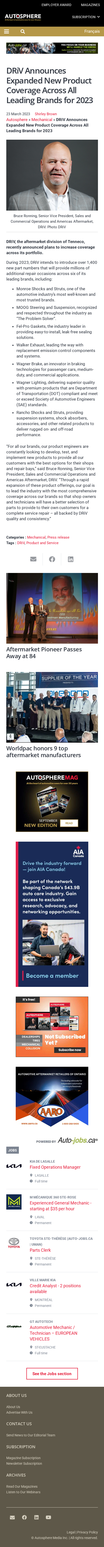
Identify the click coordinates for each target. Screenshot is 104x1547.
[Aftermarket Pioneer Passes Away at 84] (52, 608)
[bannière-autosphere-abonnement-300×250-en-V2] (52, 1055)
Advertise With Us (19, 1412)
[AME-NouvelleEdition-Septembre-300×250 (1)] (52, 830)
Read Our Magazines (21, 1487)
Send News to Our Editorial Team (30, 1435)
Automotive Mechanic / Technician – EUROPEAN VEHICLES (53, 1333)
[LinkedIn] (36, 1517)
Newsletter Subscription (24, 1464)
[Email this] (33, 559)
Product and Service (42, 543)
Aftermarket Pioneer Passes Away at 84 (44, 652)
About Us (13, 1407)
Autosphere (17, 119)
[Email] (12, 1517)
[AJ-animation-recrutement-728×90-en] (52, 52)
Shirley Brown (46, 114)
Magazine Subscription (23, 1458)
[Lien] (52, 1142)
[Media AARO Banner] (52, 1125)
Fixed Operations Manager (55, 1167)
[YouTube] (49, 1517)
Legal (71, 1532)
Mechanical (41, 119)
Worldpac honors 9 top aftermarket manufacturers (43, 751)
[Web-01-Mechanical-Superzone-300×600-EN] (52, 985)
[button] (98, 17)
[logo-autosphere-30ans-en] (23, 17)
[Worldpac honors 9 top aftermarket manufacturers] (52, 707)
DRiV (21, 543)
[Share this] (52, 559)
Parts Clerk (40, 1250)
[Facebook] (24, 1517)
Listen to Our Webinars (23, 1492)
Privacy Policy (87, 1532)
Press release (58, 537)
